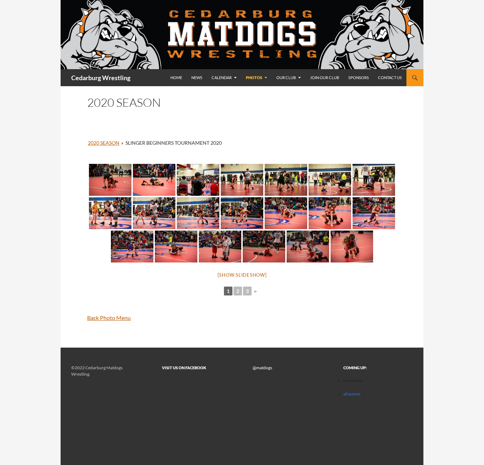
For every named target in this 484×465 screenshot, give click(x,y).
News (196, 77)
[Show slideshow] (242, 275)
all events (351, 394)
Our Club (286, 77)
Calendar (222, 77)
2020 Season (103, 143)
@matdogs (262, 367)
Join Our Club (324, 77)
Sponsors (358, 77)
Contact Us (390, 77)
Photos (254, 77)
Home (176, 77)
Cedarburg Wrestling (100, 78)
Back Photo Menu (109, 317)
